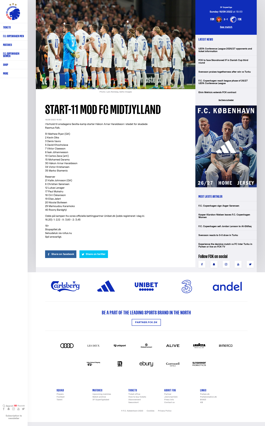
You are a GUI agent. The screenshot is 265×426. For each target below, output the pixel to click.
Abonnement (134, 400)
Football (61, 397)
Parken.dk (204, 394)
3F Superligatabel (100, 400)
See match (226, 27)
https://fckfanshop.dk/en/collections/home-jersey (224, 109)
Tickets (7, 27)
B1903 (203, 400)
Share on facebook (62, 254)
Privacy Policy (164, 411)
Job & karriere (170, 397)
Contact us (169, 402)
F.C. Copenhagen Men (13, 36)
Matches (7, 45)
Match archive (99, 397)
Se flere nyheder (226, 100)
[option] (115, 45)
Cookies (150, 411)
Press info (169, 400)
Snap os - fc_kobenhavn (8, 408)
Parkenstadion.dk (208, 397)
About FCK (170, 390)
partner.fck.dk (146, 322)
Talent (59, 400)
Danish (21, 406)
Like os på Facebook (4, 408)
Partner (167, 394)
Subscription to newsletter (14, 417)
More (5, 73)
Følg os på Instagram (13, 408)
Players (60, 394)
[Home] (13, 13)
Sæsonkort (133, 402)
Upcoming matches (101, 394)
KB (201, 402)
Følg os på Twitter (23, 408)
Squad (60, 390)
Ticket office (134, 394)
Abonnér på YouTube (18, 408)
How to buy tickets (137, 397)
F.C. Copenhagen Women (11, 55)
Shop (5, 64)
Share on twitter (96, 254)
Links (203, 390)
